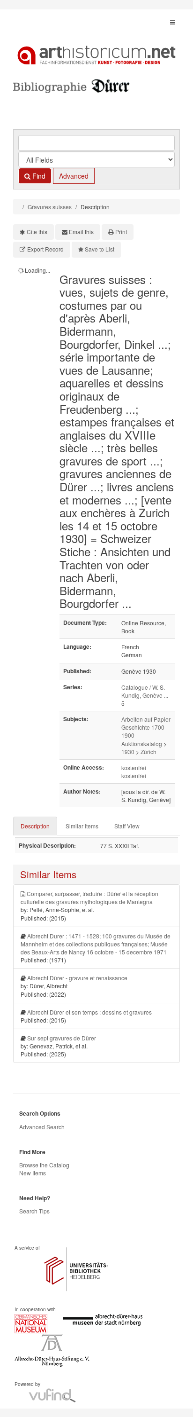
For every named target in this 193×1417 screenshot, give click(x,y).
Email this (81, 232)
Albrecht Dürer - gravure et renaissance (77, 978)
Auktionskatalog (141, 744)
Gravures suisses (50, 207)
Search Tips (34, 1211)
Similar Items (82, 826)
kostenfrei (133, 767)
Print (121, 232)
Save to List (99, 249)
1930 (127, 752)
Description (35, 826)
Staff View (127, 826)
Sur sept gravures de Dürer (61, 1038)
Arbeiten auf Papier (146, 719)
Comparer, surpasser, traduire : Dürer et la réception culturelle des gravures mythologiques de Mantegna (89, 897)
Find (37, 176)
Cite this (37, 232)
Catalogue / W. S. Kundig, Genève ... (144, 691)
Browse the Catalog (44, 1165)
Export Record (45, 249)
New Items (32, 1173)
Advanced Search (42, 1127)
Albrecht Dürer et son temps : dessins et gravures (89, 1012)
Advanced (74, 176)
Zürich (148, 752)
